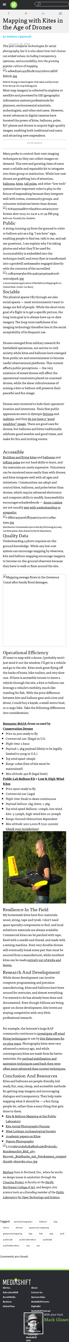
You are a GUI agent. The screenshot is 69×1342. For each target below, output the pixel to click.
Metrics (6, 1287)
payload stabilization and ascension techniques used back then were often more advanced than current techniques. (34, 1063)
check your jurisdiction (22, 828)
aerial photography (23, 1221)
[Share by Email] (60, 13)
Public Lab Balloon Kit (19, 778)
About (34, 1287)
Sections (4, 4)
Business (7, 1301)
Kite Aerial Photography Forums (28, 1126)
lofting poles (11, 462)
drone (6, 1227)
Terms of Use (34, 1331)
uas (28, 1245)
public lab (8, 1239)
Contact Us (36, 1292)
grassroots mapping (39, 1227)
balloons (49, 457)
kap (30, 1233)
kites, (20, 183)
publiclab (47, 1239)
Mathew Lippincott (19, 37)
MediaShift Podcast (41, 1310)
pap (51, 1233)
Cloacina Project (13, 1181)
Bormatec (15, 723)
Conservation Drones (18, 728)
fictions (48, 413)
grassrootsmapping (12, 1233)
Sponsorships (38, 1297)
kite (41, 1233)
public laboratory (27, 1239)
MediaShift (17, 1281)
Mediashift (14, 5)
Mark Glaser (56, 1319)
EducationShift (10, 1292)
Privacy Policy (30, 1326)
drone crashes (53, 502)
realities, (9, 418)
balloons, (9, 183)
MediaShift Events (40, 1301)
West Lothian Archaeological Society (31, 1131)
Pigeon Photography (20, 1141)
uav (38, 1245)
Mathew (8, 1171)
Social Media (9, 1297)
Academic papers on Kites (23, 1136)
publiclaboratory (11, 1245)
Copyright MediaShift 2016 (32, 1337)
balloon (43, 1221)
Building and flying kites (20, 457)
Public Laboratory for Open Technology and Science (33, 1194)
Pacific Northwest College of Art (28, 1184)
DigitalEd (35, 1306)
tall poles (30, 183)
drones (19, 1227)
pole (62, 1233)
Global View (9, 1306)
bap (56, 1221)
